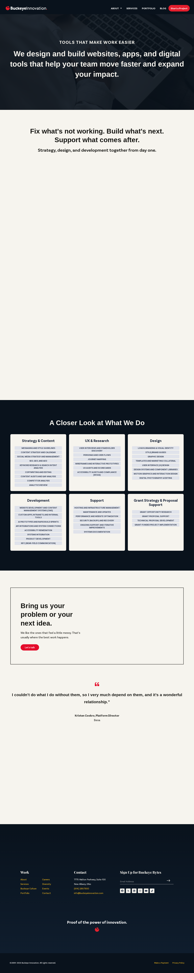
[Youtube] (146, 891)
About (115, 8)
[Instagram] (140, 891)
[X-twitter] (128, 891)
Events (45, 888)
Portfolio (148, 8)
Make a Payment (161, 963)
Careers (46, 879)
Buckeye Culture (28, 888)
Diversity (46, 884)
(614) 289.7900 (81, 888)
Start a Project (179, 8)
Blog (163, 8)
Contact (46, 893)
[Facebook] (122, 891)
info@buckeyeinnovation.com (88, 893)
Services (131, 8)
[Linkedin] (134, 891)
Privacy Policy (178, 963)
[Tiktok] (152, 891)
